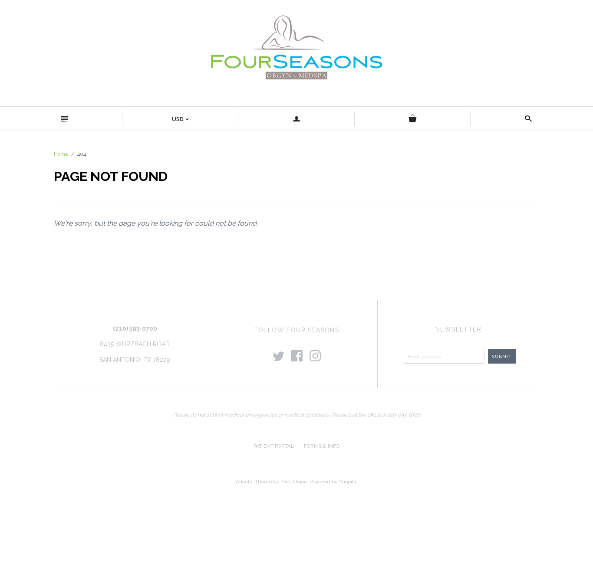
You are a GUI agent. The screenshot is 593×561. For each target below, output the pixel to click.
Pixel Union (293, 482)
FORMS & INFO (321, 446)
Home (61, 154)
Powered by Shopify (333, 482)
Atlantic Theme (254, 482)
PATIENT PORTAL (274, 446)
